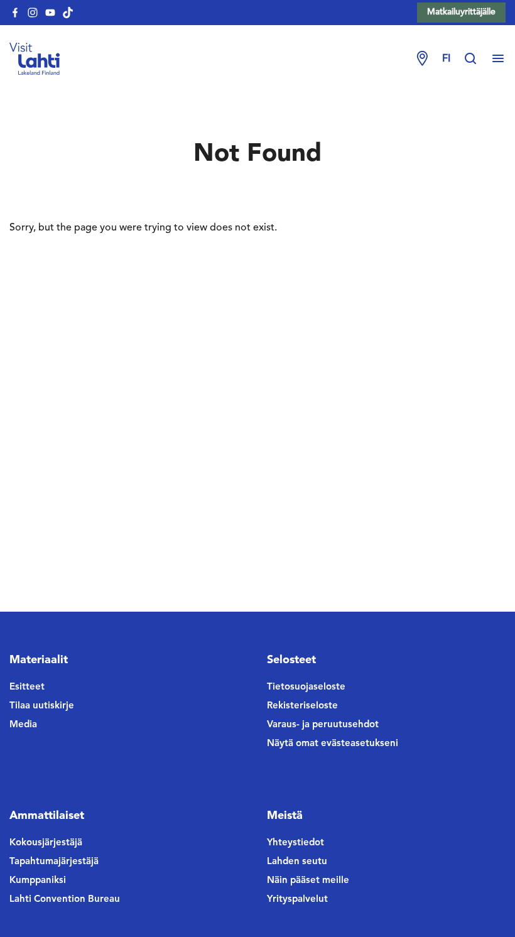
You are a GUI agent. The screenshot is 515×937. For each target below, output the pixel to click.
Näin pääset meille (308, 881)
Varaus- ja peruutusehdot (323, 725)
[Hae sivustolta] (477, 59)
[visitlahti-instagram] (32, 12)
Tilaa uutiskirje (41, 706)
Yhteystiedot (295, 843)
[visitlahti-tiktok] (67, 12)
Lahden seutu (297, 862)
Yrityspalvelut (297, 899)
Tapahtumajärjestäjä (54, 862)
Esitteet (27, 687)
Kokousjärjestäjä (45, 843)
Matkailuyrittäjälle (461, 12)
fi (446, 59)
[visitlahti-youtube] (50, 12)
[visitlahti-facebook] (15, 12)
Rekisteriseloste (302, 706)
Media (23, 725)
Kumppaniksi (37, 881)
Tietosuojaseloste (306, 687)
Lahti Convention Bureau (64, 899)
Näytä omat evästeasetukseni (332, 744)
